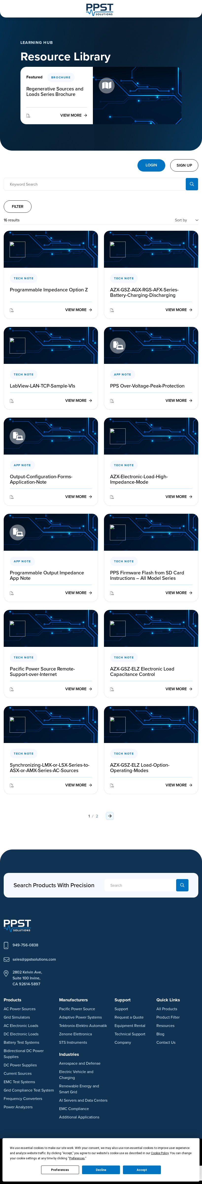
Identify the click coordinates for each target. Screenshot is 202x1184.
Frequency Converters (23, 1098)
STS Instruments (73, 1042)
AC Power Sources (19, 1008)
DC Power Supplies (20, 1065)
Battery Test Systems (21, 1042)
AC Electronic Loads (21, 1025)
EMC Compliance (74, 1108)
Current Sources (18, 1073)
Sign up (184, 165)
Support (121, 1008)
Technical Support (130, 1034)
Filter (17, 206)
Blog (160, 1034)
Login (151, 165)
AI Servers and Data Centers (83, 1100)
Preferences (60, 1170)
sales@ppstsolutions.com (34, 959)
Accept (142, 1170)
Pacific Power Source (77, 1008)
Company (123, 1042)
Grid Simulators (17, 1017)
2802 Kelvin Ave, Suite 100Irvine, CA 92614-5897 (27, 978)
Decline (101, 1170)
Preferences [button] (77, 1158)
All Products (166, 1008)
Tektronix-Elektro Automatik (83, 1025)
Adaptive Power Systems (80, 1017)
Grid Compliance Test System (29, 1090)
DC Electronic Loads (21, 1034)
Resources (165, 1025)
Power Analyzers (18, 1107)
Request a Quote (129, 1017)
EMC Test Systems (19, 1081)
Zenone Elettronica (75, 1034)
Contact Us (165, 1042)
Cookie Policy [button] (159, 1153)
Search (192, 184)
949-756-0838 (25, 945)
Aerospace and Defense (80, 1063)
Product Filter (168, 1017)
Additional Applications (79, 1117)
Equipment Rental (130, 1025)
